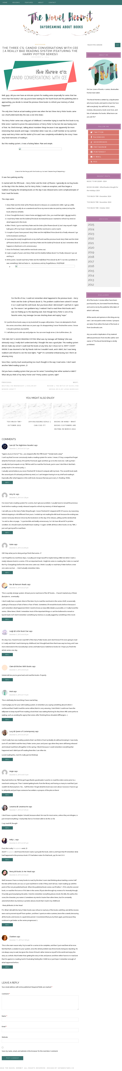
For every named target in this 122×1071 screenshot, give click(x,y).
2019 (91, 252)
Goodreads (99, 142)
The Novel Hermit (61, 23)
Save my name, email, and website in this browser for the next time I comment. (30, 1051)
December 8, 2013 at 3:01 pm (18, 843)
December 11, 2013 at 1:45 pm (19, 940)
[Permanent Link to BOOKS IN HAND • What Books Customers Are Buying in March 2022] (65, 418)
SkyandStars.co (66, 1068)
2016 (91, 266)
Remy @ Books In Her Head (20, 871)
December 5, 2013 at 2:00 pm (18, 548)
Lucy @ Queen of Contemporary (22, 731)
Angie (11, 771)
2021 (91, 243)
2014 (91, 275)
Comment (6, 994)
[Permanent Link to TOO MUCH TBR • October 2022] (14, 418)
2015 (91, 270)
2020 (91, 247)
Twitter (98, 132)
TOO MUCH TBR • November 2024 (99, 202)
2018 (91, 257)
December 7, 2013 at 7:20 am (18, 810)
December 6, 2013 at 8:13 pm (18, 775)
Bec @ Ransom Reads (18, 584)
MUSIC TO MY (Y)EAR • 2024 (96, 181)
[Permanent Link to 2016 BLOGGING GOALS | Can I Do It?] (40, 418)
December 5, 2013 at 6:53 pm (18, 670)
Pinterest (99, 152)
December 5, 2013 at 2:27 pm (18, 588)
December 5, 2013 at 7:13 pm (18, 695)
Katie (11, 544)
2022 (91, 238)
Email (4, 1026)
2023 (91, 233)
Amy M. (12, 494)
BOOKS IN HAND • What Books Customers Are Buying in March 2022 (65, 425)
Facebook (98, 137)
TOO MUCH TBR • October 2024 (98, 208)
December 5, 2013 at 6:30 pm (18, 634)
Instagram (100, 147)
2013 (91, 280)
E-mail (97, 157)
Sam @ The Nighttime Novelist (21, 445)
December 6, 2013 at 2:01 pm (18, 735)
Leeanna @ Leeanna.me (18, 806)
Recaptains (17, 848)
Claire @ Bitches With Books (20, 666)
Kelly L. (12, 839)
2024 (91, 229)
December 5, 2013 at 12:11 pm (19, 449)
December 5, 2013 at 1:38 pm (18, 498)
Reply (7, 482)
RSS (95, 161)
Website (5, 1037)
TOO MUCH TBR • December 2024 (99, 196)
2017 (91, 261)
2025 (91, 224)
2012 (91, 284)
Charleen (12, 936)
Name (4, 1016)
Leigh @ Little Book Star (18, 631)
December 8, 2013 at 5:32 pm (18, 875)
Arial (11, 691)
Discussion (40, 44)
